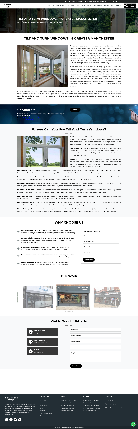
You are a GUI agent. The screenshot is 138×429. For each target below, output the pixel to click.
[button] (61, 6)
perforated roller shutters (92, 408)
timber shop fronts (68, 405)
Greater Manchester (38, 22)
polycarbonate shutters (92, 400)
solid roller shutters (90, 410)
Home (19, 22)
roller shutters (44, 403)
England (26, 22)
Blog (113, 5)
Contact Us (43, 410)
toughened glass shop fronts (71, 403)
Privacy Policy (44, 416)
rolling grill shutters (90, 403)
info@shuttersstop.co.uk (30, 118)
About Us (43, 400)
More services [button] (87, 5)
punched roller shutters (92, 405)
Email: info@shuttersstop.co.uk (76, 1)
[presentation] (18, 297)
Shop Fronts (43, 405)
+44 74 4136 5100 (28, 120)
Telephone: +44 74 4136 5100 (98, 1)
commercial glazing (68, 410)
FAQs (41, 408)
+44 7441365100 (38, 352)
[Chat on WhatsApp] (133, 424)
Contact (119, 5)
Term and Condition (46, 413)
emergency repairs (68, 408)
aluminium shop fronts (69, 400)
